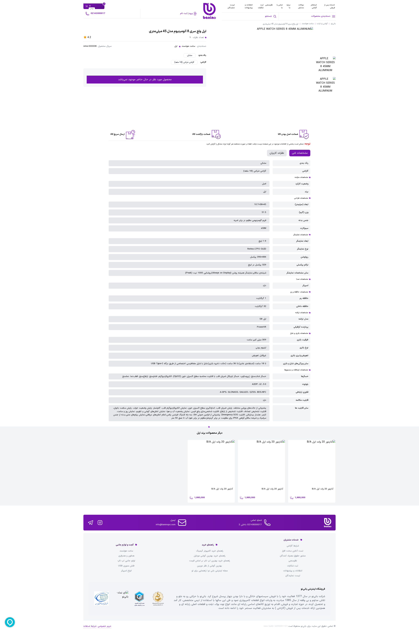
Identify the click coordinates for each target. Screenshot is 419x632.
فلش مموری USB (126, 566)
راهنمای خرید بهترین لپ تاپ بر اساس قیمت (209, 560)
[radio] (190, 55)
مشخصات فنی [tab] (300, 153)
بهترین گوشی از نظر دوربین (209, 566)
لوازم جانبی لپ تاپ (126, 560)
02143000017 (98, 13)
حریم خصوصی (104, 626)
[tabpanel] (209, 291)
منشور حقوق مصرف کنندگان (293, 556)
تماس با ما (280, 6)
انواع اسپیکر (126, 570)
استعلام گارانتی (314, 6)
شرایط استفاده (89, 626)
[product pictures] (325, 67)
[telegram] (90, 522)
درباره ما (288, 6)
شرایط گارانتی (293, 546)
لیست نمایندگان (231, 6)
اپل (175, 46)
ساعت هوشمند (188, 46)
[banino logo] (327, 522)
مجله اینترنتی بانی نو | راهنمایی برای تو (210, 570)
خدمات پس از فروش (329, 6)
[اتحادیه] (139, 599)
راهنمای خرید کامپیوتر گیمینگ (209, 551)
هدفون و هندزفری (126, 556)
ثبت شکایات (260, 6)
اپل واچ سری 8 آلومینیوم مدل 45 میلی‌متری (280, 24)
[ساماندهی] (158, 599)
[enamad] (120, 599)
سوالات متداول (301, 6)
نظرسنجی (269, 4)
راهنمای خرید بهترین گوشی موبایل (209, 556)
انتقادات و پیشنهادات (249, 6)
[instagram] (100, 522)
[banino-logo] (209, 11)
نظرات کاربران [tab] (277, 153)
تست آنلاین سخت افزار (292, 551)
